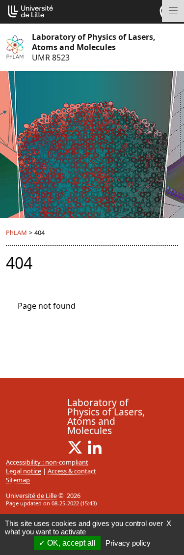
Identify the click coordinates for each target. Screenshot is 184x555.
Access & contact (72, 471)
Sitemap (18, 479)
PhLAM (16, 232)
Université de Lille (31, 495)
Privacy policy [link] (128, 543)
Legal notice (23, 471)
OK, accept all (70, 543)
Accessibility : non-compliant (47, 462)
